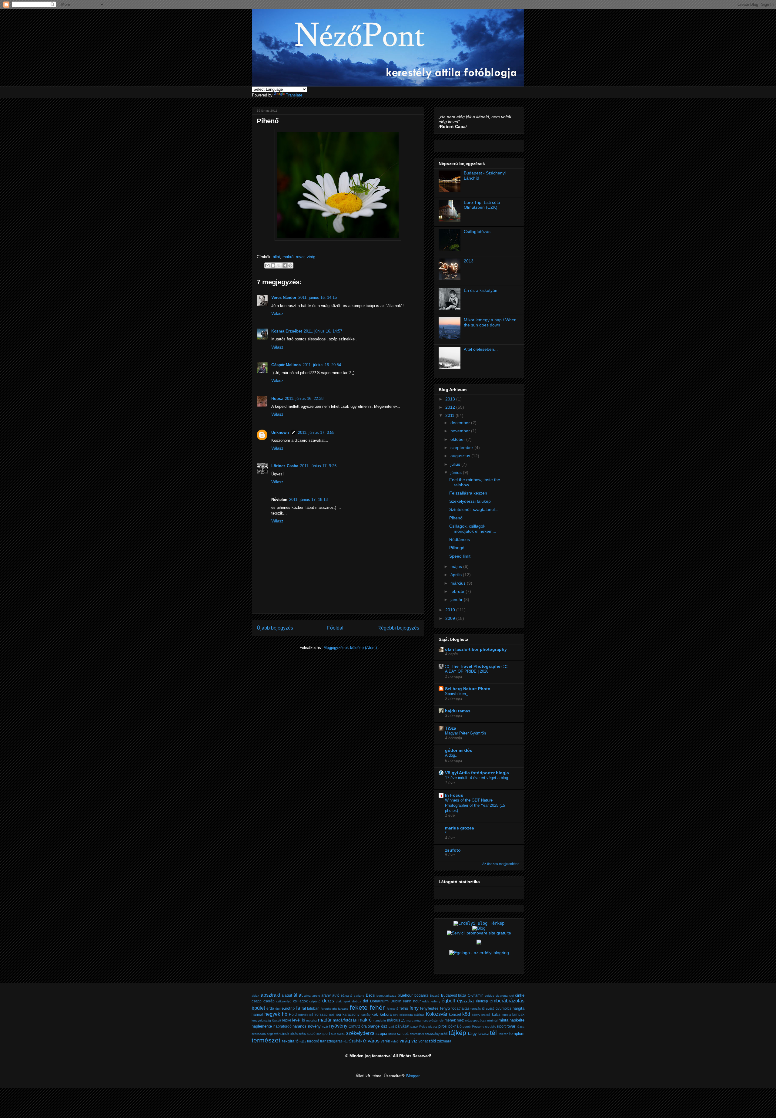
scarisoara (259, 1033)
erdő (270, 1008)
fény (414, 1008)
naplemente (262, 1026)
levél (296, 1020)
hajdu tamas (457, 710)
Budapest (449, 995)
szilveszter (417, 1033)
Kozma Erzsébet (286, 331)
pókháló (455, 1026)
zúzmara (444, 1041)
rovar (300, 257)
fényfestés (429, 1008)
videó (395, 1041)
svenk (341, 1033)
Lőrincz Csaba (284, 466)
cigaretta (502, 995)
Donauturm (379, 1001)
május (456, 566)
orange (374, 1026)
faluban (313, 1008)
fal (304, 1008)
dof (365, 1001)
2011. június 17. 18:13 (308, 499)
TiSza (450, 728)
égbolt (448, 1000)
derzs (328, 1000)
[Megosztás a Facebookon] (285, 265)
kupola (506, 1014)
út (364, 1041)
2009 (450, 618)
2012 (450, 407)
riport (501, 1026)
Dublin (395, 1001)
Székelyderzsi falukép (470, 501)
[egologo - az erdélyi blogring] (479, 952)
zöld (432, 1041)
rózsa (520, 1026)
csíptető (314, 1001)
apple (316, 995)
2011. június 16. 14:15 (317, 297)
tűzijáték (355, 1041)
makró (288, 257)
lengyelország (261, 1020)
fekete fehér (367, 1007)
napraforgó (282, 1026)
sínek (284, 1033)
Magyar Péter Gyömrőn (465, 733)
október (458, 439)
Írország (321, 1014)
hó (284, 1014)
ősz (384, 1026)
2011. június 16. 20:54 (322, 365)
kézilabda (406, 1014)
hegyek (272, 1014)
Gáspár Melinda (286, 365)
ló (303, 1020)
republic (490, 1026)
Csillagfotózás (477, 231)
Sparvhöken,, (456, 693)
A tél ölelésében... (481, 349)
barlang (359, 995)
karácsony (351, 1014)
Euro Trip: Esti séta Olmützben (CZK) (482, 205)
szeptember (462, 447)
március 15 (396, 1020)
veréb (385, 1041)
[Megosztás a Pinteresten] (290, 265)
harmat (257, 1014)
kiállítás (419, 1014)
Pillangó (456, 547)
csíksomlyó (283, 1001)
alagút (287, 995)
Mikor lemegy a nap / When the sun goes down (490, 322)
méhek (450, 1020)
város (374, 1040)
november (460, 430)
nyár (325, 1026)
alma (307, 995)
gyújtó (490, 1008)
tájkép (457, 1032)
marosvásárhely (432, 1020)
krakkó (485, 1014)
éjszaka (465, 1000)
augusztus (460, 455)
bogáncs (421, 995)
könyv (476, 1014)
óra (364, 1026)
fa (298, 1008)
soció (311, 1033)
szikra (392, 1033)
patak (414, 1026)
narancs (299, 1026)
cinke (519, 995)
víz (414, 1040)
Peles (423, 1026)
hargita (518, 1008)
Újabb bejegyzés (275, 627)
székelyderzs (360, 1033)
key (395, 1014)
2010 (450, 609)
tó (297, 1041)
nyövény (338, 1025)
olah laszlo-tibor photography (476, 649)
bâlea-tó (347, 995)
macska (311, 1020)
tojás (302, 1041)
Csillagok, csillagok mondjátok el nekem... (472, 529)
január (457, 599)
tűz (345, 1041)
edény (435, 1001)
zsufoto (453, 850)
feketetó (392, 1008)
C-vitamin (475, 995)
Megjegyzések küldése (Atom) (350, 647)
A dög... (452, 755)
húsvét (303, 1014)
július (455, 464)
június (456, 472)
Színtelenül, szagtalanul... (473, 509)
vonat (423, 1041)
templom (516, 1033)
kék (375, 1014)
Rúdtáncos (459, 539)
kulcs (496, 1014)
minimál (492, 1020)
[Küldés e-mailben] (267, 265)
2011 (450, 415)
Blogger (412, 1076)
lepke (286, 1020)
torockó (313, 1041)
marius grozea (459, 828)
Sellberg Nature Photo (467, 688)
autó (336, 995)
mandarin (379, 1020)
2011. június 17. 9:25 (318, 466)
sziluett (403, 1033)
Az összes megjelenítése (500, 864)
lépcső (276, 1020)
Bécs (370, 995)
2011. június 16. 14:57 (323, 331)
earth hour (412, 1001)
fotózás (475, 1008)
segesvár (273, 1033)
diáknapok (343, 1001)
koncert (455, 1014)
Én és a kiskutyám (481, 290)
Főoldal (335, 627)
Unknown (280, 432)
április (456, 574)
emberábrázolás (507, 1000)
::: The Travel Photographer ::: (476, 666)
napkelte (517, 1020)
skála (302, 1033)
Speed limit (459, 556)
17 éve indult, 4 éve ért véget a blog (476, 777)
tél (493, 1032)
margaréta (413, 1020)
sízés (294, 1033)
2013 (468, 260)
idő (311, 1014)
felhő (404, 1008)
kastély (365, 1014)
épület (258, 1008)
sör (318, 1033)
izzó (332, 1014)
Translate (294, 95)
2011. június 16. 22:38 (304, 398)
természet (266, 1040)
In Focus (454, 795)
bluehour (405, 995)
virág (311, 257)
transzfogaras (331, 1041)
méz (460, 1020)
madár (325, 1019)
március (458, 583)
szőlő (444, 1033)
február (458, 591)
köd (466, 1014)
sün (333, 1033)
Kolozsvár (436, 1014)
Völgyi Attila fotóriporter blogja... (479, 772)
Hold (293, 1014)
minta (503, 1020)
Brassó (435, 995)
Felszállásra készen (468, 493)
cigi (511, 995)
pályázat (402, 1026)
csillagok (300, 1001)
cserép (269, 1001)
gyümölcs (503, 1008)
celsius (489, 995)
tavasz (483, 1033)
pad (391, 1026)
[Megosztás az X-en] (279, 265)
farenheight (329, 1008)
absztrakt (270, 995)
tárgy (472, 1033)
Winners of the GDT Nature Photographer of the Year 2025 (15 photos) (475, 805)
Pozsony (478, 1026)
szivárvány (432, 1033)
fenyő (445, 1008)
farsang (343, 1008)
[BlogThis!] (273, 265)
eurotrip (288, 1008)
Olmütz (354, 1026)
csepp (257, 1001)
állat (276, 257)
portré (467, 1026)
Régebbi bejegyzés (398, 627)
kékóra (386, 1014)
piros (442, 1026)
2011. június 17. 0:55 (316, 432)
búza (462, 995)
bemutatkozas (386, 995)
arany (326, 995)
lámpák (518, 1014)
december (460, 422)
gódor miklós (458, 750)
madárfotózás (345, 1020)
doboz (356, 1001)
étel (277, 1008)
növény (314, 1026)
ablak (255, 995)
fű (483, 1008)
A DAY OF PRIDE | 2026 (466, 671)
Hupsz (277, 398)
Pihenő (456, 517)
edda (426, 1001)
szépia (381, 1033)
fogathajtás (460, 1008)
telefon (503, 1033)
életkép (482, 1001)
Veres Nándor (283, 297)
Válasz (277, 313)
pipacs (432, 1026)
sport (326, 1033)
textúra (288, 1041)
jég (338, 1014)
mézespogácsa (475, 1020)
